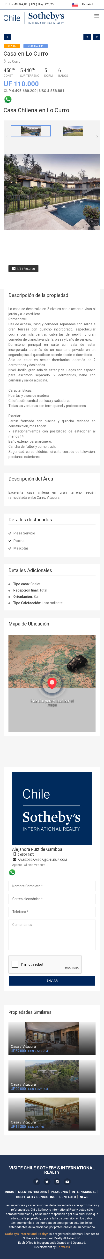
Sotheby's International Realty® (27, 1234)
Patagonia (59, 1192)
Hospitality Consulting (35, 1197)
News (84, 1197)
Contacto (67, 1197)
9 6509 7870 (26, 854)
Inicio (9, 1192)
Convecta (63, 1247)
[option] (31, 130)
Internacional (84, 1192)
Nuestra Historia (32, 1192)
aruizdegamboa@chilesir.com (42, 860)
